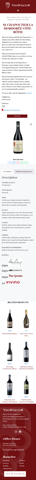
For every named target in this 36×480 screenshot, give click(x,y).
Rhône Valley (16, 17)
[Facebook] (20, 432)
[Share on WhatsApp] (26, 162)
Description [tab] (7, 172)
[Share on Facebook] (10, 162)
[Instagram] (16, 432)
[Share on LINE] (22, 162)
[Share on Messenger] (14, 162)
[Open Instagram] (18, 162)
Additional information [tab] (23, 172)
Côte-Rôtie (24, 17)
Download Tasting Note (11, 110)
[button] (18, 10)
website (29, 93)
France (9, 17)
